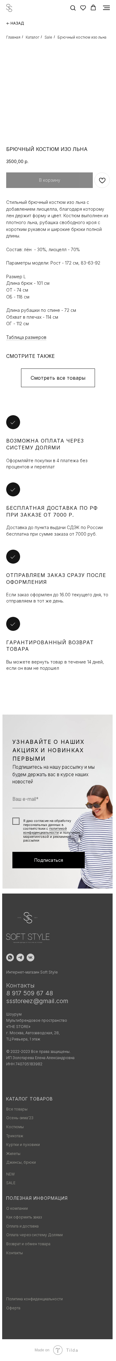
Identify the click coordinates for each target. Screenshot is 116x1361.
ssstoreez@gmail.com (37, 1001)
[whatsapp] (10, 957)
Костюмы (15, 1126)
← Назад (15, 23)
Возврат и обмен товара (28, 1243)
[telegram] (20, 957)
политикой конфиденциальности (45, 831)
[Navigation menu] (106, 8)
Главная (13, 37)
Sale (48, 37)
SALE (10, 1182)
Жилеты (13, 1153)
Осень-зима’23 (19, 1117)
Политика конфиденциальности (34, 1299)
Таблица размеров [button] (26, 337)
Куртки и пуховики (23, 1144)
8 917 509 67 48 (29, 993)
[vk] (30, 957)
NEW (10, 1174)
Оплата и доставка (22, 1226)
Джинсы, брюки (21, 1162)
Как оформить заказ (24, 1217)
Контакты (14, 1253)
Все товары (17, 1109)
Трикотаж (14, 1135)
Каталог (32, 37)
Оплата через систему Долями (34, 1234)
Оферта (13, 1308)
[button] (73, 8)
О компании (17, 1208)
